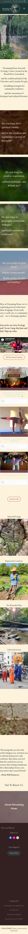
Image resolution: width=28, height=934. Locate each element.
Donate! (7, 1)
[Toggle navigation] (24, 8)
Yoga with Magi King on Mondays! (14, 440)
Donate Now (14, 853)
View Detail (22, 401)
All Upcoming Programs (14, 357)
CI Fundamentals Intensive (14, 475)
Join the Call (14, 499)
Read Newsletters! (18, 1)
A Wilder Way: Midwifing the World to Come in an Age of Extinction (14, 394)
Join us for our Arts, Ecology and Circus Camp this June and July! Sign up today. (13, 328)
